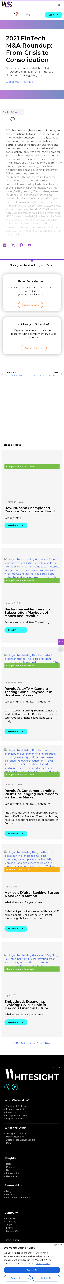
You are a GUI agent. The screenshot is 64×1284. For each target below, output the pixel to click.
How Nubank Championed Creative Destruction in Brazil (29, 509)
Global (10, 81)
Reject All (46, 1278)
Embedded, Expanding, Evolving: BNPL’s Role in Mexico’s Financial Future (26, 1005)
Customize (16, 1278)
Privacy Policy (43, 1263)
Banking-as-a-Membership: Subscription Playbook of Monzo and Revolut (27, 612)
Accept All (32, 1270)
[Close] (58, 1245)
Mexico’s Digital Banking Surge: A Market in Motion (31, 894)
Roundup (27, 81)
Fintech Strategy (20, 75)
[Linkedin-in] (15, 1087)
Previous (19, 1042)
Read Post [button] (13, 525)
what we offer (15, 1127)
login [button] (51, 14)
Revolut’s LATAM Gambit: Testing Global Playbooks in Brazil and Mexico (28, 692)
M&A (18, 81)
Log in (39, 265)
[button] (59, 5)
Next (47, 1042)
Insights (36, 75)
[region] (32, 1263)
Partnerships (13, 1185)
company (11, 1212)
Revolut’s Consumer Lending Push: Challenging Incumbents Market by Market (31, 794)
